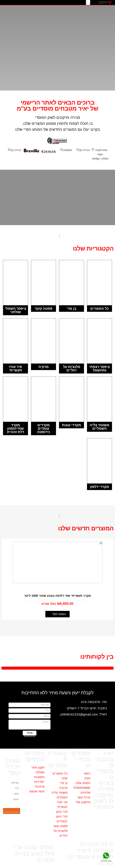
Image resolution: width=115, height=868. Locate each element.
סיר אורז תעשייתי (15, 368)
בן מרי (71, 308)
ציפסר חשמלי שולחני (15, 310)
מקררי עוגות (71, 425)
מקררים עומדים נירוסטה (43, 428)
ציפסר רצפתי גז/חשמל (99, 368)
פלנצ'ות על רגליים (71, 368)
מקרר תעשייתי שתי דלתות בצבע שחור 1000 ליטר (57, 595)
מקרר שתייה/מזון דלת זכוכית (15, 428)
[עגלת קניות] (20, 2)
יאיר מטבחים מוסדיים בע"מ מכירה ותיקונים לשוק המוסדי (104, 780)
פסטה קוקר (43, 308)
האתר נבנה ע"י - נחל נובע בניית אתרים (32, 853)
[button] (88, 2)
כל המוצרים (99, 308)
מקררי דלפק (99, 487)
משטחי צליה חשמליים (99, 426)
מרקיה (43, 367)
